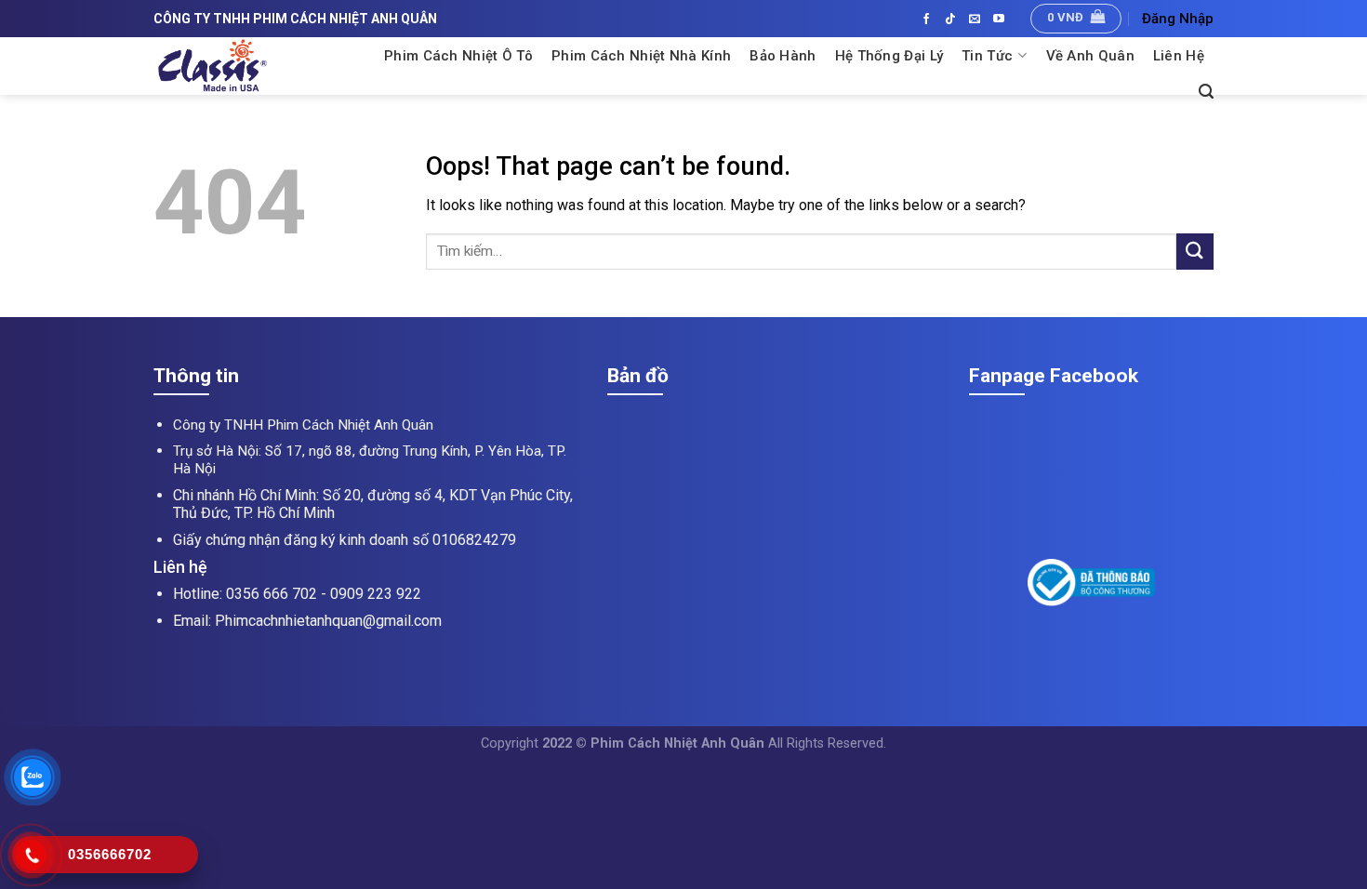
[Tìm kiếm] (1206, 91)
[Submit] (1195, 251)
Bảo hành (783, 55)
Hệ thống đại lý (889, 55)
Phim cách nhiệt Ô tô (458, 55)
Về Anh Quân (1090, 55)
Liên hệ (1178, 55)
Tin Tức (987, 55)
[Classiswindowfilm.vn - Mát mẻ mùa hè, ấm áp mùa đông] (257, 66)
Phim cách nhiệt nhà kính (641, 55)
